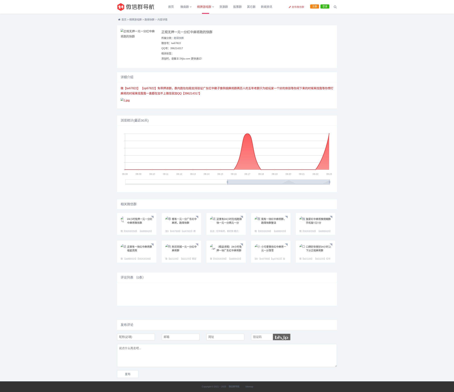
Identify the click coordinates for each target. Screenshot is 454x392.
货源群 (223, 6)
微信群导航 (234, 386)
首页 (171, 6)
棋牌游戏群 (204, 6)
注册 (314, 6)
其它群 (251, 6)
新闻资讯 (266, 6)
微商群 (184, 6)
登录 (324, 6)
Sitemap (249, 386)
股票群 (237, 6)
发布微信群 (298, 7)
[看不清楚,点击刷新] (281, 337)
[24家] (136, 7)
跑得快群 (149, 19)
